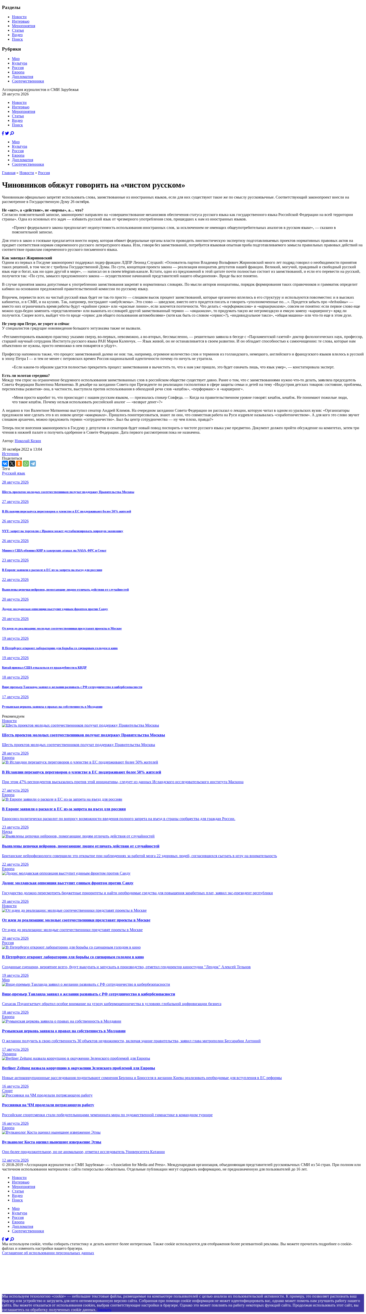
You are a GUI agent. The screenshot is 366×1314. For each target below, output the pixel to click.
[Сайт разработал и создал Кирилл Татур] (46, 1292)
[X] (12, 464)
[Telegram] (33, 464)
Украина (9, 1054)
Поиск (17, 39)
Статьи (18, 30)
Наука (7, 832)
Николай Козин (28, 441)
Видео (17, 35)
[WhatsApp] (26, 464)
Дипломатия (22, 76)
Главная (8, 173)
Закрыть (104, 1310)
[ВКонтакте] (5, 464)
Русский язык (13, 473)
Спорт (7, 1091)
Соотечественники (28, 81)
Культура (19, 63)
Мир (16, 59)
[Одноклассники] (19, 464)
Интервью (20, 21)
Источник (10, 454)
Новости (19, 17)
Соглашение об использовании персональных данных (48, 1253)
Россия (18, 68)
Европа (18, 72)
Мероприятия (23, 26)
